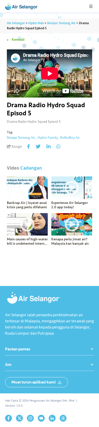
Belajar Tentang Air (21, 137)
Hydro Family (48, 137)
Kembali (18, 39)
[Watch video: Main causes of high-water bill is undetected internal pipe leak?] (27, 224)
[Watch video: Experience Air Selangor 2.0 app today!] (71, 187)
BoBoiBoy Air (70, 137)
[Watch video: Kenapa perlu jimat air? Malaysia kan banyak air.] (71, 224)
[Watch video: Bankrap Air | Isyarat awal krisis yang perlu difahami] (27, 187)
